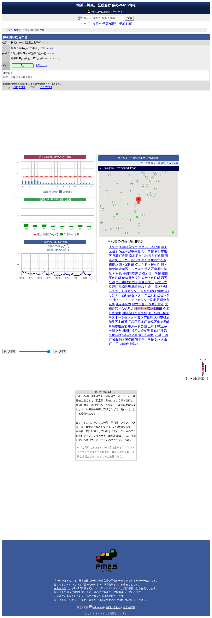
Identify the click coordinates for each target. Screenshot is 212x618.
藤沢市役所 (145, 317)
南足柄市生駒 (138, 255)
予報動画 (125, 24)
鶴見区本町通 (118, 321)
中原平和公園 (137, 326)
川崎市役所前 (118, 326)
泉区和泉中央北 (130, 251)
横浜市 (17, 30)
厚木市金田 (140, 304)
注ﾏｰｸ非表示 (195, 378)
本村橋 (117, 273)
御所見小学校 (151, 273)
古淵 (158, 335)
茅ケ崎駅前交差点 (153, 260)
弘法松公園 (129, 335)
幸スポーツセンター (123, 317)
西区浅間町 (126, 264)
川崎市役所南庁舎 (134, 313)
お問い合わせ (113, 607)
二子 (116, 344)
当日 (15, 87)
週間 (113, 24)
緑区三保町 (126, 339)
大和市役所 (161, 317)
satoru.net (98, 607)
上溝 (151, 326)
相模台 (113, 264)
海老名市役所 (150, 277)
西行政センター (133, 295)
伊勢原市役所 (131, 277)
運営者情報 (129, 607)
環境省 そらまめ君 (168, 163)
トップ (85, 24)
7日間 (22, 87)
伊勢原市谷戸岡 (149, 247)
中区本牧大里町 (126, 282)
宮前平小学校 (144, 339)
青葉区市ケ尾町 (158, 321)
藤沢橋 (136, 260)
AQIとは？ (41, 65)
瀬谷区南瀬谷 (154, 269)
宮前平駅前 (148, 291)
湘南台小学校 (129, 344)
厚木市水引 (156, 304)
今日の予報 (100, 24)
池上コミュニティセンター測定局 (136, 300)
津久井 (113, 247)
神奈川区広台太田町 (148, 308)
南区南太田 (146, 282)
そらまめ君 (60, 588)
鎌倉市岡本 (123, 304)
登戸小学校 (146, 335)
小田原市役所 (128, 247)
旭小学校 (147, 251)
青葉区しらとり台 (131, 269)
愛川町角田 (156, 255)
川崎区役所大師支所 (136, 330)
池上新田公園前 (158, 313)
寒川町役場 (120, 255)
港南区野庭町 (128, 286)
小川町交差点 (132, 273)
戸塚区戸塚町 (137, 321)
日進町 (155, 330)
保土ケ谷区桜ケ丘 (147, 264)
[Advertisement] (106, 121)
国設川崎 (144, 286)
